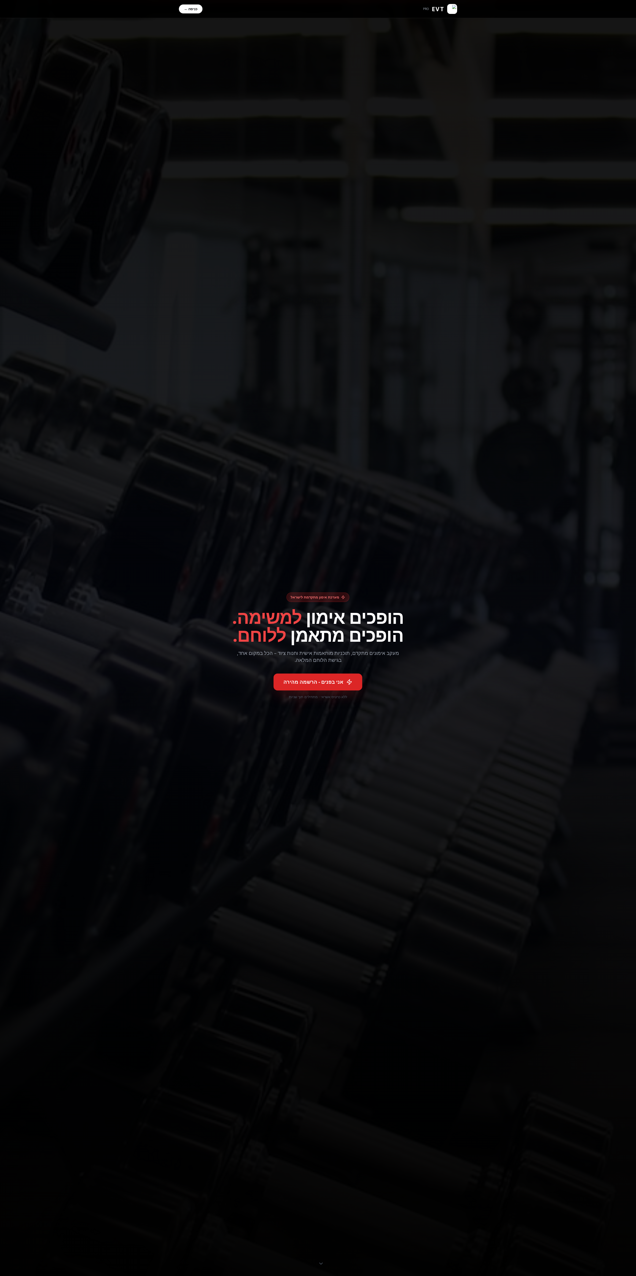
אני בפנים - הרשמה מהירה (313, 682)
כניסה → (191, 8)
